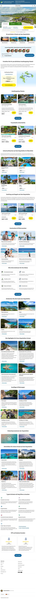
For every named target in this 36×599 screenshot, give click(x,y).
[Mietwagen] (9, 399)
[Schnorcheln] (9, 459)
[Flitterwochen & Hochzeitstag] (26, 256)
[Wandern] (26, 459)
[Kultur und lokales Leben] (26, 481)
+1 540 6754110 (6, 590)
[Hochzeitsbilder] (9, 256)
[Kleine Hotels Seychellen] (26, 165)
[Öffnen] (1, 6)
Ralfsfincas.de (20, 570)
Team (1, 564)
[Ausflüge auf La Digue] (26, 418)
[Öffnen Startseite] (18, 5)
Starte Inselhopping (8, 85)
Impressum (20, 561)
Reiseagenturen (3, 571)
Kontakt (2, 566)
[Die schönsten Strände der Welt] (9, 352)
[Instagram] (19, 572)
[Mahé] (26, 309)
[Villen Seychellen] (26, 183)
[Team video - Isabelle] (8, 51)
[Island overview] (9, 309)
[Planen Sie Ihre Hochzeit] (9, 239)
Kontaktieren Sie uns (29, 55)
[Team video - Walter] (28, 51)
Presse (2, 573)
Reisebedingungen (21, 565)
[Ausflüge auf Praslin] (9, 418)
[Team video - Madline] (16, 51)
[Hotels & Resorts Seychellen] (9, 165)
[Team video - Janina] (12, 51)
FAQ (1, 568)
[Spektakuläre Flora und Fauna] (26, 352)
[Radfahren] (9, 481)
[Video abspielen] (16, 134)
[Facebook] (18, 572)
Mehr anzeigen (18, 118)
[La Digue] (26, 327)
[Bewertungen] (18, 32)
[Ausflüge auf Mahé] (26, 399)
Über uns (2, 562)
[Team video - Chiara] (24, 51)
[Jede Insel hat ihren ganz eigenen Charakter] (26, 373)
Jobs (19, 568)
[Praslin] (9, 327)
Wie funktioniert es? (9, 74)
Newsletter (20, 566)
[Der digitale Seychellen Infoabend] (18, 2)
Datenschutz (20, 563)
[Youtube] (21, 572)
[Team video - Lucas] (20, 51)
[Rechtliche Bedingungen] (26, 239)
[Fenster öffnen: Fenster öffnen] (34, 5)
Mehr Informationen (22, 526)
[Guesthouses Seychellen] (9, 183)
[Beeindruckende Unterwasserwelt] (9, 373)
